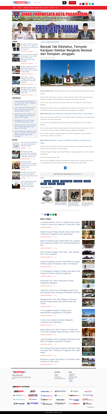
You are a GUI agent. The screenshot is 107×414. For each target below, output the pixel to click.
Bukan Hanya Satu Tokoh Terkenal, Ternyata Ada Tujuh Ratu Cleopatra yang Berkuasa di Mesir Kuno (60, 330)
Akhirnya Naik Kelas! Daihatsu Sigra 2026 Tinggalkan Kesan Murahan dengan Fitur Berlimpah (24, 115)
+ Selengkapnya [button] (90, 407)
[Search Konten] (64, 3)
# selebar (55, 181)
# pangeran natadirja (66, 181)
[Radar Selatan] (88, 404)
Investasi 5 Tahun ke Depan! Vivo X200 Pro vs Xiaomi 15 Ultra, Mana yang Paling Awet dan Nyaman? (29, 46)
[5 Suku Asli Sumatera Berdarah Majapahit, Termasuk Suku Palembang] (88, 322)
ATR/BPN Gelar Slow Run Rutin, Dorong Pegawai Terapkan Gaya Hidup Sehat (29, 174)
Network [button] (72, 3)
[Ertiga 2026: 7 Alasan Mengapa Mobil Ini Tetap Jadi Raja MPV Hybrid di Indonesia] (16, 80)
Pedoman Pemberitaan (60, 378)
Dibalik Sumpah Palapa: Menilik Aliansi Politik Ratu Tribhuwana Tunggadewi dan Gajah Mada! (60, 233)
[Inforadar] (46, 395)
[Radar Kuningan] (19, 399)
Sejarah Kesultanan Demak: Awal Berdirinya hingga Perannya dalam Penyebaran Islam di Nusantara (60, 262)
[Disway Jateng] (74, 395)
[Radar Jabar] (60, 399)
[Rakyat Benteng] (74, 404)
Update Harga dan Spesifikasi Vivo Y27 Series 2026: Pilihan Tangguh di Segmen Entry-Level (24, 103)
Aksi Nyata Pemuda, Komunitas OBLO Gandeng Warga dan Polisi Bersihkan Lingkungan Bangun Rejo (29, 154)
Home (43, 42)
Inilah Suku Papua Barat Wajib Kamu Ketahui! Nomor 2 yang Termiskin (71, 113)
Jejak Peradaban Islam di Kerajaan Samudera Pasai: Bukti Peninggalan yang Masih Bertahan (60, 340)
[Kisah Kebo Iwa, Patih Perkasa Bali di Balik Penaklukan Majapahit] (88, 283)
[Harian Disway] (32, 391)
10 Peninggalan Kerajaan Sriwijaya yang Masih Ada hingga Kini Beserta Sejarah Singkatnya (60, 272)
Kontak (56, 374)
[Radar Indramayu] (74, 391)
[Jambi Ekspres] (32, 395)
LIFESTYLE (45, 7)
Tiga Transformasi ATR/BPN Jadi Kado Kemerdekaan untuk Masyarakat (29, 144)
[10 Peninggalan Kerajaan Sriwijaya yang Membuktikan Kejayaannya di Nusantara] (88, 313)
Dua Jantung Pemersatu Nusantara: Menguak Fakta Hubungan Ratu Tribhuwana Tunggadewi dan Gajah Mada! (60, 350)
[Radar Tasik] (46, 391)
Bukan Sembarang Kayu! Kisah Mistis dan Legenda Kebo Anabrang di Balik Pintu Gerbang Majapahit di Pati (60, 243)
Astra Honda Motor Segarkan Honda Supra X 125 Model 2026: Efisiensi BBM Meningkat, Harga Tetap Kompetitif (29, 58)
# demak (44, 184)
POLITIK (52, 7)
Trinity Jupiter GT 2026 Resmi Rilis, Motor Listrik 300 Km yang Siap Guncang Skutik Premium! (24, 109)
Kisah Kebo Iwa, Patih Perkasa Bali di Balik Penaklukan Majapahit (56, 282)
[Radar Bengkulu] (32, 404)
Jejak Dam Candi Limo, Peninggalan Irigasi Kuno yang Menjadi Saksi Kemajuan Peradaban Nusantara (60, 291)
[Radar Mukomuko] (19, 404)
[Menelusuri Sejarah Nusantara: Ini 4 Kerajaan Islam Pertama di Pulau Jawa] (88, 362)
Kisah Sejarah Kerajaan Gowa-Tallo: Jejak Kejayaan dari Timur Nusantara (59, 253)
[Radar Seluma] (60, 404)
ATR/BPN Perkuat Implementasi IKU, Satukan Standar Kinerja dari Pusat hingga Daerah (29, 164)
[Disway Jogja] (46, 399)
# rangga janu (78, 181)
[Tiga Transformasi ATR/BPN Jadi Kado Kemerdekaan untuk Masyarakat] (16, 146)
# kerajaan (87, 181)
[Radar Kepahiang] (74, 399)
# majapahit (61, 184)
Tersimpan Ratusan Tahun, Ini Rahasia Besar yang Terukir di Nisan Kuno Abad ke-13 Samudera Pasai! (60, 223)
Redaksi (56, 375)
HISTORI (19, 7)
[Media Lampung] (60, 391)
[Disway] (19, 391)
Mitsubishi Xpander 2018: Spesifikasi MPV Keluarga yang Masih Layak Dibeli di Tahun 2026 (29, 90)
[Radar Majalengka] (32, 399)
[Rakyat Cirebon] (88, 391)
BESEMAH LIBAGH (39, 7)
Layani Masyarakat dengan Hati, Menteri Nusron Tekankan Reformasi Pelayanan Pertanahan (29, 184)
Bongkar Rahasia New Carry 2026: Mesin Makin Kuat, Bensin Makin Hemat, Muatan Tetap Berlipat (29, 69)
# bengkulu (52, 184)
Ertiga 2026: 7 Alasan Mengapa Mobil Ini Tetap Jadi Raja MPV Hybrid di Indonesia (28, 79)
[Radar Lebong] (46, 404)
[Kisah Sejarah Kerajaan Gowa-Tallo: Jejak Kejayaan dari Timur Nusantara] (88, 254)
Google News (78, 174)
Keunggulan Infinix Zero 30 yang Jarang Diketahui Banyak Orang (23, 121)
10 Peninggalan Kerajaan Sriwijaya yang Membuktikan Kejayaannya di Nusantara (55, 311)
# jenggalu (47, 181)
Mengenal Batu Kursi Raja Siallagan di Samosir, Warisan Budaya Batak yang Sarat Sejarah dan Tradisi (58, 301)
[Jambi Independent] (19, 395)
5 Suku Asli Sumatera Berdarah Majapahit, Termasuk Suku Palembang (56, 321)
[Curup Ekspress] (88, 399)
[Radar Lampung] (60, 395)
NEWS (14, 7)
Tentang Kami (58, 377)
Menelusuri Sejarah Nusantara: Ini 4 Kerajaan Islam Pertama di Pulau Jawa (60, 360)
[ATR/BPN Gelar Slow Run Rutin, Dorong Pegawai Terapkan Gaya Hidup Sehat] (16, 176)
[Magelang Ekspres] (88, 395)
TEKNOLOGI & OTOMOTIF (28, 7)
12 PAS (55, 7)
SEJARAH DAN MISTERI (52, 42)
